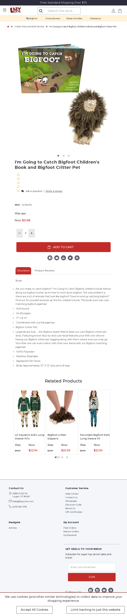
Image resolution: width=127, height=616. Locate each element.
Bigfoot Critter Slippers (56, 436)
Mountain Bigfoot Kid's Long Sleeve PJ (95, 436)
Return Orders (71, 531)
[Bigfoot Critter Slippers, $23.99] (62, 409)
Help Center (72, 493)
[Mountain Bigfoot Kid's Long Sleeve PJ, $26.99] (94, 409)
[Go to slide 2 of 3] (63, 156)
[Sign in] (113, 11)
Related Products (63, 381)
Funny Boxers (53, 18)
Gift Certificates (73, 512)
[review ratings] (18, 183)
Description (23, 270)
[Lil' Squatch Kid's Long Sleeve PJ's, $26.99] (29, 409)
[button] (18, 191)
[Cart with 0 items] (120, 11)
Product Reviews (44, 270)
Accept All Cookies (34, 610)
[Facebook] (50, 258)
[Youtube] (104, 591)
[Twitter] (70, 258)
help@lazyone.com (23, 501)
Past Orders (70, 527)
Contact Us (71, 497)
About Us (70, 508)
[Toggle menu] (4, 10)
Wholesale (71, 501)
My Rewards (70, 535)
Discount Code (73, 504)
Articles (13, 527)
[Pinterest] (77, 258)
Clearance (95, 18)
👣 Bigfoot (31, 18)
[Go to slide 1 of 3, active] (58, 156)
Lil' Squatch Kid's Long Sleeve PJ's (29, 436)
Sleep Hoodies (74, 18)
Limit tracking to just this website (95, 610)
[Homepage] (8, 26)
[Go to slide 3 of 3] (69, 156)
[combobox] (61, 11)
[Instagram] (97, 591)
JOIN (91, 577)
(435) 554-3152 (20, 506)
